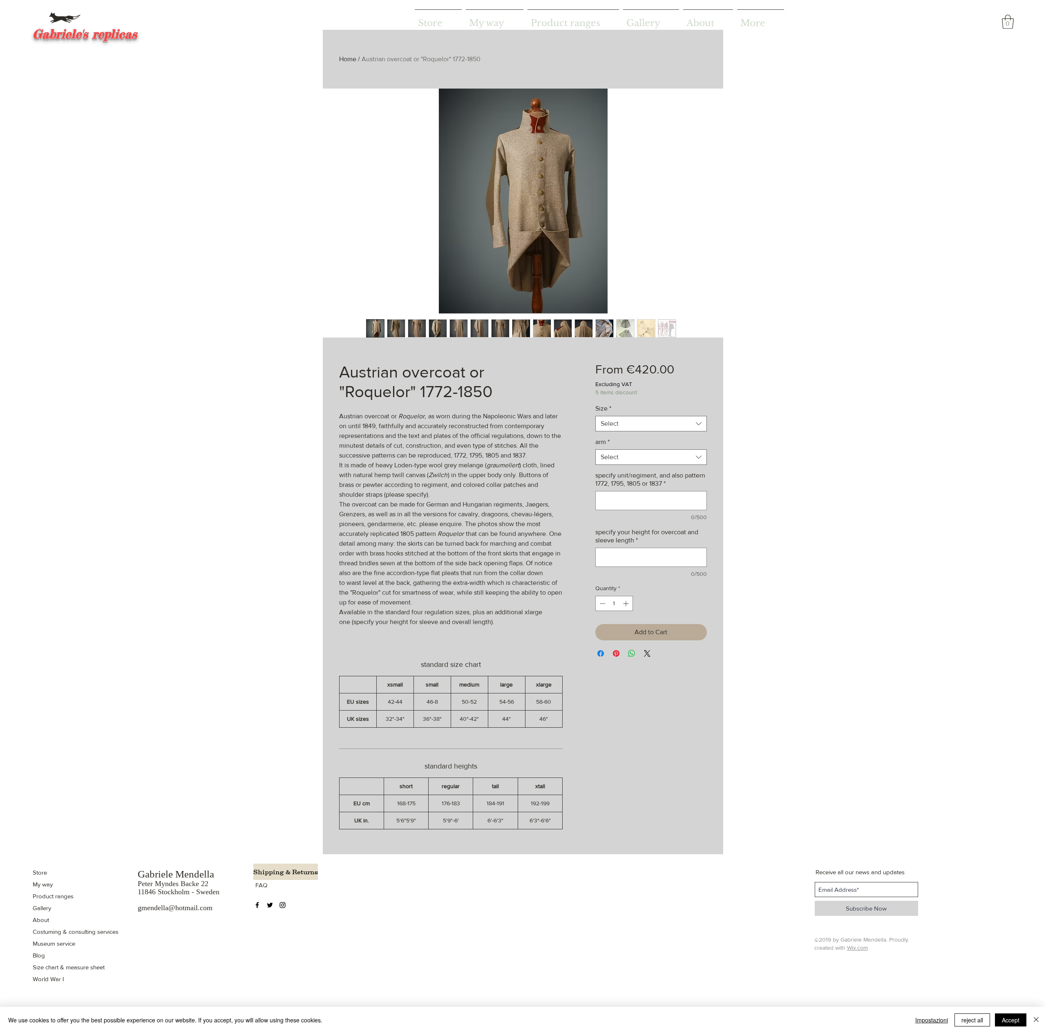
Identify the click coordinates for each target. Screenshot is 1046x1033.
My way (43, 884)
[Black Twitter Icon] (270, 905)
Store (40, 872)
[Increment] (626, 603)
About (41, 919)
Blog (39, 955)
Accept (1010, 1020)
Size (603, 408)
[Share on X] (647, 653)
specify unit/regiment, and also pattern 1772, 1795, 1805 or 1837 (650, 479)
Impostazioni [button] (931, 1020)
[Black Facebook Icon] (257, 905)
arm (602, 441)
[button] (1008, 22)
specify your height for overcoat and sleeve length (646, 536)
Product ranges (53, 896)
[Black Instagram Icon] (282, 905)
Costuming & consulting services (75, 931)
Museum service (54, 943)
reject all (972, 1020)
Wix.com (857, 947)
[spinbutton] (614, 603)
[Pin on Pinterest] (616, 653)
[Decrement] (602, 603)
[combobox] (651, 423)
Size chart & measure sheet (69, 967)
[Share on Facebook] (601, 653)
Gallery (42, 907)
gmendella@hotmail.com (175, 908)
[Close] (1036, 1019)
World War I (48, 978)
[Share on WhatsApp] (632, 653)
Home (347, 59)
